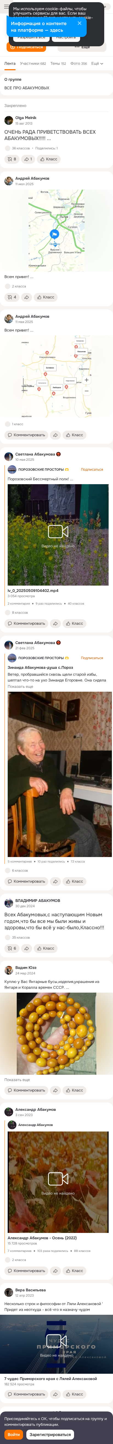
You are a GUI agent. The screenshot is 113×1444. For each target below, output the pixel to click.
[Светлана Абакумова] (8, 456)
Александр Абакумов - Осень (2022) (42, 1237)
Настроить (66, 36)
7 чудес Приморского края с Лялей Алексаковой (50, 1378)
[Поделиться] (26, 297)
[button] (26, 47)
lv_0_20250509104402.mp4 (33, 590)
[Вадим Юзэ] (8, 970)
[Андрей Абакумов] (8, 181)
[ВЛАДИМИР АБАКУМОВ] (8, 903)
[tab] (10, 63)
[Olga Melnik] (8, 120)
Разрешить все (31, 36)
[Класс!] (7, 148)
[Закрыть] (79, 23)
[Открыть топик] (56, 135)
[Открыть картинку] (60, 774)
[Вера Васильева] (8, 1292)
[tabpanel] (56, 751)
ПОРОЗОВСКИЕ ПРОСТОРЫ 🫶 (43, 469)
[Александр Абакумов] (8, 1112)
